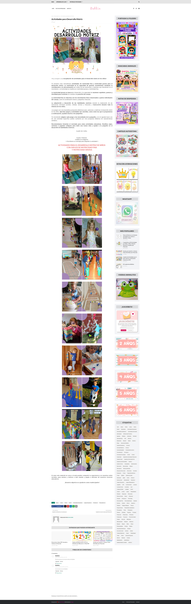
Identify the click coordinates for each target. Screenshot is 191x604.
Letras (131, 489)
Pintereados (130, 510)
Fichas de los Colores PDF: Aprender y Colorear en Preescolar (59, 543)
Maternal (118, 493)
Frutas (118, 475)
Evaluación (119, 473)
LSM (123, 484)
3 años (57, 502)
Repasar (118, 523)
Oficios (128, 503)
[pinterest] (139, 8)
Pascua (132, 505)
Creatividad (119, 456)
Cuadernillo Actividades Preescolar (129, 456)
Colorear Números (120, 447)
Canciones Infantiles (125, 443)
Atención (129, 438)
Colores (127, 447)
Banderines (119, 440)
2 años (122, 426)
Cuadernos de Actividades (122, 461)
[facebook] (134, 8)
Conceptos (126, 452)
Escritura (135, 470)
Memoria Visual (120, 496)
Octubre (123, 503)
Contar (128, 454)
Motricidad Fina (120, 500)
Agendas (118, 436)
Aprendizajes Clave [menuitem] (61, 1)
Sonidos (126, 530)
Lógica (127, 491)
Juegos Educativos (87, 502)
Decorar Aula (125, 466)
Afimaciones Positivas (127, 433)
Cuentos (130, 461)
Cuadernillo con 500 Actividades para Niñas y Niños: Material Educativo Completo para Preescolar (130, 244)
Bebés (129, 440)
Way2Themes (62, 602)
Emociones (129, 470)
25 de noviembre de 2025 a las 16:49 (61, 566)
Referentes (129, 519)
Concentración (119, 452)
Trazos (122, 535)
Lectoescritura (128, 484)
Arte (125, 438)
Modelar (118, 498)
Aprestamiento (120, 438)
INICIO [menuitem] (52, 1)
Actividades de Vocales (132, 431)
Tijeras (127, 533)
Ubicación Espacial (129, 535)
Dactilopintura (134, 463)
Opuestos (133, 503)
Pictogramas (119, 510)
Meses (126, 496)
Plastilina (129, 512)
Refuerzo (126, 521)
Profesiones (119, 516)
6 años (70, 502)
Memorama (130, 493)
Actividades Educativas (77, 502)
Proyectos (125, 516)
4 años (61, 502)
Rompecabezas (120, 526)
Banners (124, 440)
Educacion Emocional (121, 470)
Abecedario (123, 429)
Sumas (131, 530)
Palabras (118, 505)
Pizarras (118, 512)
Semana (128, 528)
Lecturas (135, 484)
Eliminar (61, 561)
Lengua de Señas (120, 489)
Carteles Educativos (121, 445)
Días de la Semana (126, 468)
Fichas (124, 473)
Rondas (126, 526)
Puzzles (118, 519)
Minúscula (131, 496)
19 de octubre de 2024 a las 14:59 (61, 557)
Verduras (123, 537)
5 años (66, 502)
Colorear (128, 445)
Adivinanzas (119, 433)
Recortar (123, 519)
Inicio (52, 16)
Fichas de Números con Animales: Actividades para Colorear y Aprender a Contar (130, 236)
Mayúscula (124, 493)
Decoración (119, 466)
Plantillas (123, 512)
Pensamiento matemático (129, 507)
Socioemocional (120, 530)
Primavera (131, 514)
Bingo (118, 443)
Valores (118, 537)
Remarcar (131, 521)
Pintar (125, 510)
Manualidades (133, 491)
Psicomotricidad (132, 516)
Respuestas (59, 563)
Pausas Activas (120, 507)
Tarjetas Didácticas (120, 533)
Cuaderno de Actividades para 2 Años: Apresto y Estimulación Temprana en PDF (130, 258)
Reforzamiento (119, 521)
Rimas (132, 523)
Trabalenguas (133, 533)
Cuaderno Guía (119, 459)
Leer (131, 486)
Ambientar (129, 436)
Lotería (123, 491)
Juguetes (118, 484)
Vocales (128, 537)
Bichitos (134, 440)
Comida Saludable (120, 450)
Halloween (119, 477)
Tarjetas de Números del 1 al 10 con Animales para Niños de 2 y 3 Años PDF (80, 543)
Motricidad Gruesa (128, 500)
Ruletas (130, 526)
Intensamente (126, 480)
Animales (135, 436)
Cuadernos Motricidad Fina (129, 459)
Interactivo (133, 480)
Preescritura (125, 514)
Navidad (135, 500)
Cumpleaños (127, 463)
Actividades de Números (121, 431)
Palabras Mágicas (125, 505)
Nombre (118, 503)
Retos (128, 523)
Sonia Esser (70, 517)
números (130, 542)
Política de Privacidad (60, 8)
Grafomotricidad (129, 475)
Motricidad (130, 498)
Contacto (69, 8)
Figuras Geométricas (131, 473)
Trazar (118, 535)
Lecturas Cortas (120, 486)
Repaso (123, 523)
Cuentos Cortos (120, 463)
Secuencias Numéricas (121, 528)
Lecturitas (127, 486)
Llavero (118, 491)
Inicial (128, 477)
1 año (118, 426)
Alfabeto (123, 436)
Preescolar (119, 514)
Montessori (95, 502)
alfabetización (119, 540)
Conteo (133, 454)
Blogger (72, 602)
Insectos (132, 477)
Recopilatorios (57, 16)
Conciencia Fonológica (121, 454)
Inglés (124, 477)
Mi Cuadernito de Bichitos (128, 264)
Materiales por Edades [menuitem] (75, 1)
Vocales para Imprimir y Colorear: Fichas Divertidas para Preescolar (101, 543)
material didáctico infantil (122, 542)
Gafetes (122, 475)
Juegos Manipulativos (130, 482)
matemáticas (126, 540)
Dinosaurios (119, 468)
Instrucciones (119, 480)
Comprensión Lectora (130, 450)
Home (53, 8)
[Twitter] (65, 506)
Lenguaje (127, 489)
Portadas (134, 512)
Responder (57, 561)
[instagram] (136, 8)
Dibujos (131, 466)
